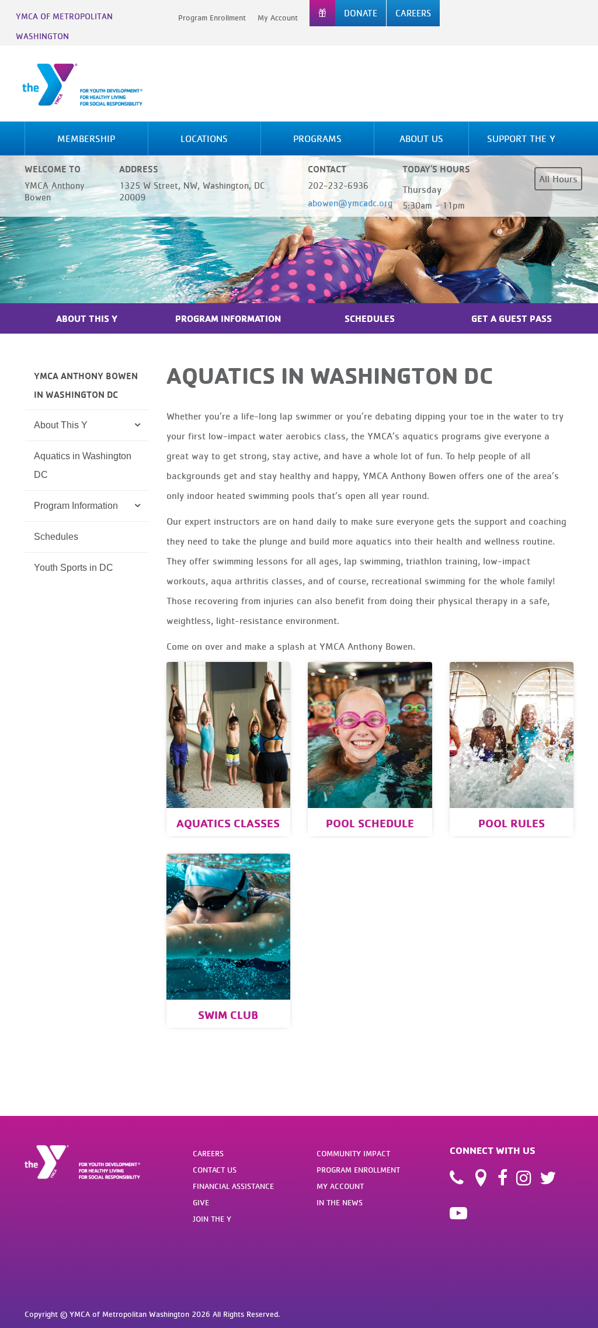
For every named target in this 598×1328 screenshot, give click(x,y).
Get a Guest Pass (511, 318)
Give (201, 1202)
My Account (278, 17)
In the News (340, 1202)
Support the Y (521, 138)
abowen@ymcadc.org (350, 202)
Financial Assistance (233, 1186)
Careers (208, 1153)
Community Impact (353, 1153)
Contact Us (215, 1169)
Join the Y (212, 1218)
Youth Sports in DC (73, 568)
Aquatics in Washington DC (82, 465)
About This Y (86, 318)
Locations (204, 138)
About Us (421, 138)
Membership (86, 138)
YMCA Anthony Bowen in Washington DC (86, 385)
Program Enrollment (212, 17)
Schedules (370, 318)
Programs (317, 138)
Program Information (228, 318)
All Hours (558, 179)
